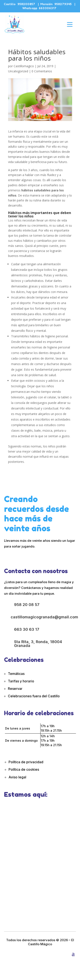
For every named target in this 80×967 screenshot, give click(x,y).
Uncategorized (18, 71)
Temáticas (16, 673)
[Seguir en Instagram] (13, 556)
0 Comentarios (42, 71)
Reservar (15, 688)
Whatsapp (39, 8)
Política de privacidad (26, 762)
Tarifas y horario (21, 681)
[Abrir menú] (69, 24)
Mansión (56, 4)
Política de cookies (24, 769)
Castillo (19, 4)
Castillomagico (24, 66)
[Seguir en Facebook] (5, 556)
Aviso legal (17, 777)
